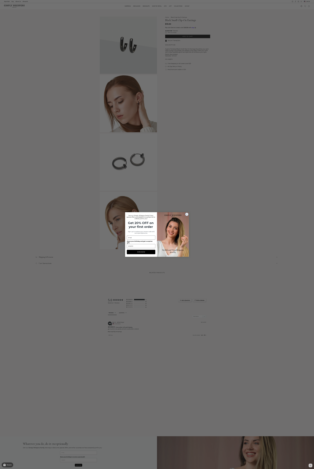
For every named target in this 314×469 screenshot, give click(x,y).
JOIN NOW (141, 252)
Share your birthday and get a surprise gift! (139, 242)
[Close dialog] (186, 214)
